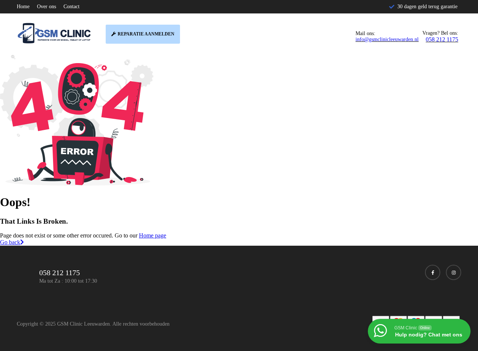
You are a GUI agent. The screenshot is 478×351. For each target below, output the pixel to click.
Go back (10, 242)
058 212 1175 (442, 39)
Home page (152, 235)
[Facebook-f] (432, 272)
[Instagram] (453, 272)
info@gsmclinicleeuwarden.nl (387, 39)
